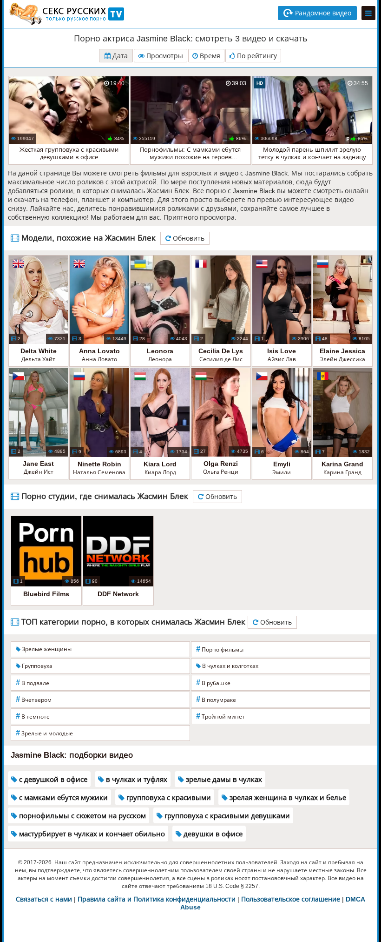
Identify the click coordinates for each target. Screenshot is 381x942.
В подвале (32, 682)
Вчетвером (34, 699)
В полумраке (216, 699)
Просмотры (164, 56)
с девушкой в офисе (52, 779)
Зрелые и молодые (44, 733)
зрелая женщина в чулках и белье (287, 797)
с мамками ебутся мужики (62, 797)
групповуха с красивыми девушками (226, 816)
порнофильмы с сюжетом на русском (81, 816)
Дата (119, 56)
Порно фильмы (219, 649)
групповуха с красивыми (168, 797)
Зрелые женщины (46, 649)
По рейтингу (256, 56)
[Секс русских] (66, 14)
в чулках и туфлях (135, 779)
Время (209, 56)
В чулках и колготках (229, 666)
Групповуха (36, 666)
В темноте (33, 716)
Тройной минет (220, 716)
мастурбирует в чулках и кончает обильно (91, 834)
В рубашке (213, 682)
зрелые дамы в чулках (223, 779)
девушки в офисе (212, 834)
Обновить (187, 238)
